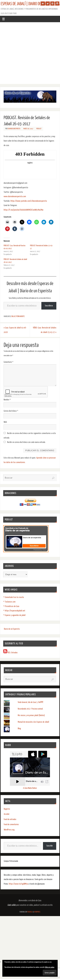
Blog (19, 728)
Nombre (7, 399)
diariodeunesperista (14, 129)
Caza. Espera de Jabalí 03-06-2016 (15, 329)
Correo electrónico (11, 411)
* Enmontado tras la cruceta (13, 597)
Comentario (8, 362)
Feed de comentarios (11, 824)
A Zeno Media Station (30, 788)
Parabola (30, 912)
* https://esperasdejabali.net (14, 610)
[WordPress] (57, 3)
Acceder (6, 814)
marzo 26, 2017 (28, 129)
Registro (7, 809)
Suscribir (49, 846)
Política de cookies (49, 967)
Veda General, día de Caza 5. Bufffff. (31, 702)
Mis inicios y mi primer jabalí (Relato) (31, 715)
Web (5, 422)
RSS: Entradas (12, 652)
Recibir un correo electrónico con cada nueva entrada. (26, 442)
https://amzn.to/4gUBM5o (19, 884)
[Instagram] (52, 3)
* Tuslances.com (9, 602)
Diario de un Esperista (12, 629)
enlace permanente (18, 316)
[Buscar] (53, 478)
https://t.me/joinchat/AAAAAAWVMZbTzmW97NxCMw (23, 210)
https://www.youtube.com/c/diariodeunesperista (28, 201)
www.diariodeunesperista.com (15, 196)
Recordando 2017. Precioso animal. (30, 709)
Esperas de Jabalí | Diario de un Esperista (30, 4)
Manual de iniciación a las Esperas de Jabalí (33, 722)
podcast (39, 129)
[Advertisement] (30, 54)
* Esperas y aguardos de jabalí (14, 615)
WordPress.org (9, 829)
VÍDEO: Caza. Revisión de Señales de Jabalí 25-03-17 (44, 329)
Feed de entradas (10, 819)
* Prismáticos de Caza (11, 606)
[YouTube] (43, 3)
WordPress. (37, 912)
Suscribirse (49, 305)
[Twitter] (48, 3)
